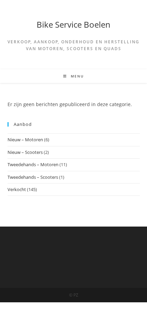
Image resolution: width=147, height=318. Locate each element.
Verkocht (17, 189)
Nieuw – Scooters (25, 152)
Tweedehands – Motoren (33, 164)
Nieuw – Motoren (25, 139)
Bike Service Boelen (73, 24)
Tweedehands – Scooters (33, 177)
